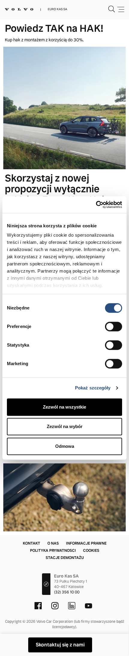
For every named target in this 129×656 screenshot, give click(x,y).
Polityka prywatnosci (53, 550)
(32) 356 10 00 (67, 592)
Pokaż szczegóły (93, 387)
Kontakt (31, 543)
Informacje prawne (86, 543)
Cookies (91, 550)
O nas (53, 543)
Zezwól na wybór (64, 426)
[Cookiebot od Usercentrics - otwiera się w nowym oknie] (96, 204)
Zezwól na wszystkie (64, 406)
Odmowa (64, 446)
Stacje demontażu (65, 557)
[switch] (113, 326)
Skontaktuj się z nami (60, 645)
